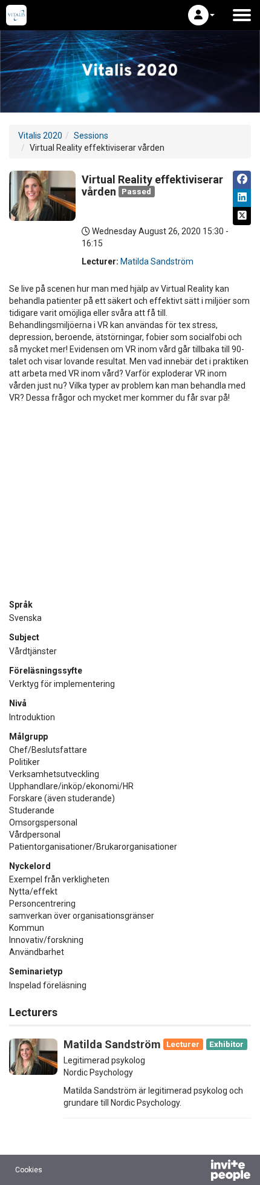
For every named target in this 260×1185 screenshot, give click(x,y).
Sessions (91, 135)
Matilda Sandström (156, 261)
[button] (201, 15)
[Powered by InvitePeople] (199, 1172)
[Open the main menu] (242, 15)
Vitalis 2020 (40, 135)
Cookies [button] (28, 1170)
